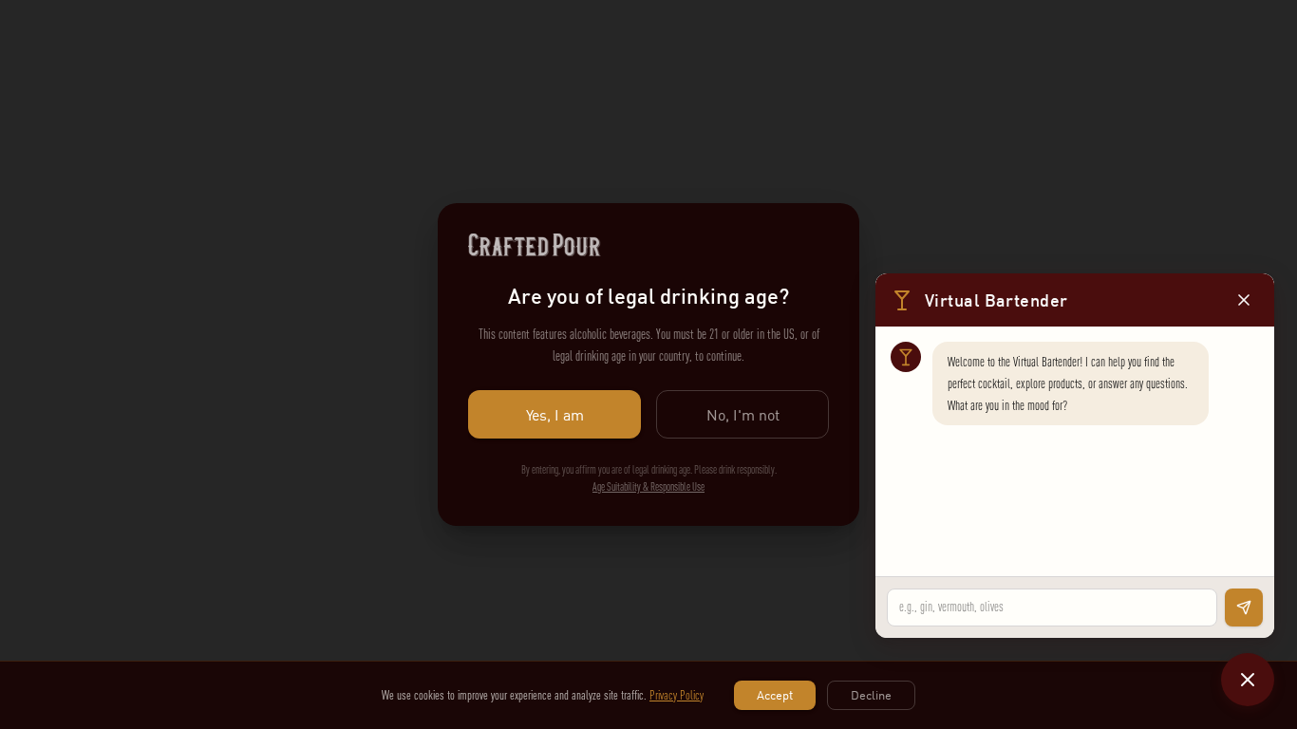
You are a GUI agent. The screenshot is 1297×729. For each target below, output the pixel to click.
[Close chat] (1247, 679)
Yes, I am (555, 414)
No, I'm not (743, 414)
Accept (775, 694)
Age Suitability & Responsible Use (648, 487)
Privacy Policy (676, 694)
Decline (871, 694)
